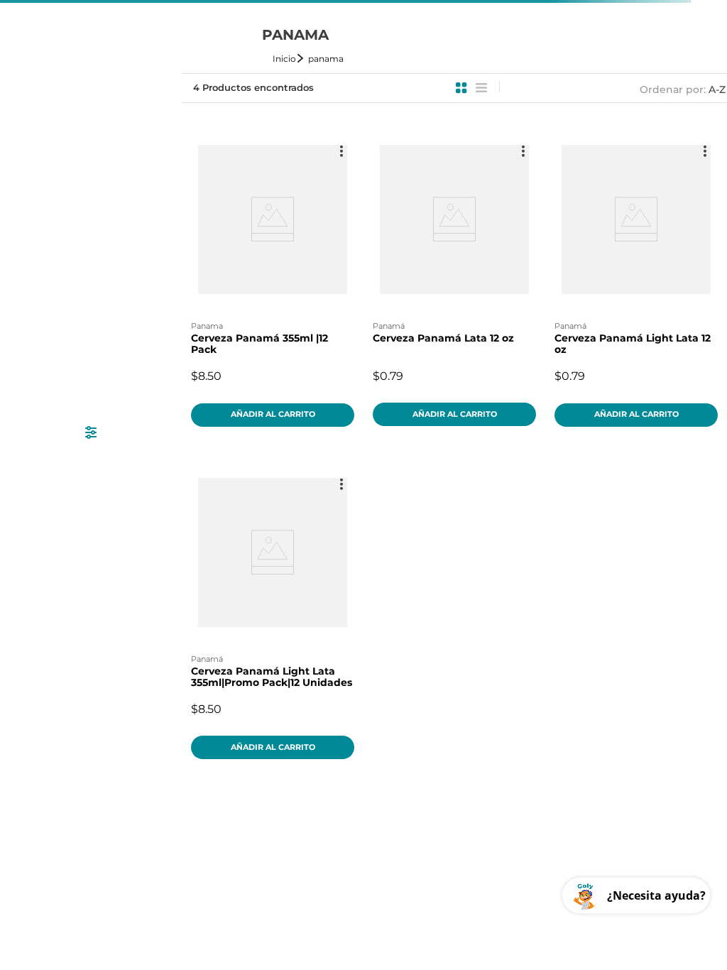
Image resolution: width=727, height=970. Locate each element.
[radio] (461, 88)
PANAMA (326, 58)
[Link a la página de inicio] (289, 58)
